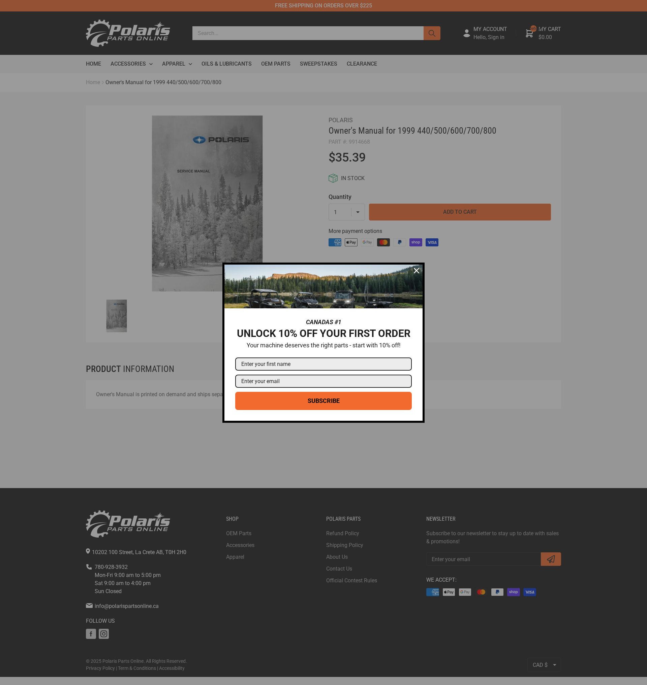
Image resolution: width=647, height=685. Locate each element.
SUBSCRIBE (324, 400)
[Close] (416, 271)
